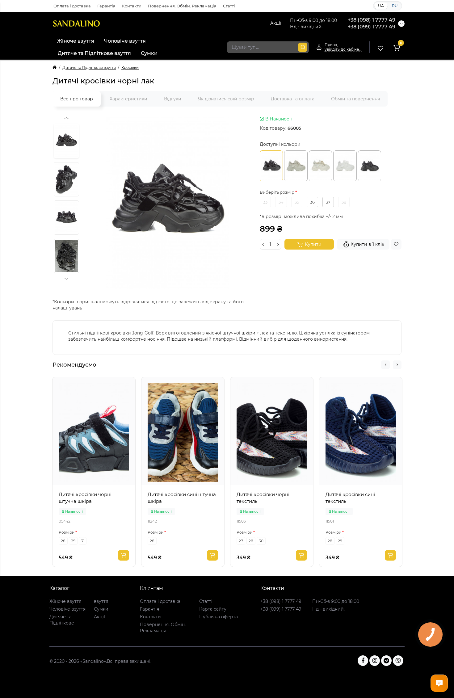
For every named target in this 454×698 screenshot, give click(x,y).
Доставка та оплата (292, 99)
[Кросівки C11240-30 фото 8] (66, 256)
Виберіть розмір (277, 192)
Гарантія (106, 5)
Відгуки (172, 99)
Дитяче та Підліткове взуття (94, 53)
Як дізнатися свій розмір (226, 99)
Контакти (131, 5)
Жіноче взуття (75, 41)
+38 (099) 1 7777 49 (371, 27)
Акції (275, 23)
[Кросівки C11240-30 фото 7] (66, 217)
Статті (229, 5)
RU (395, 5)
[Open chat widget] (439, 683)
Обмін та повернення (355, 99)
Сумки (149, 53)
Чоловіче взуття (125, 41)
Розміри (66, 532)
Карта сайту (212, 609)
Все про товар (76, 99)
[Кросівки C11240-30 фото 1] (167, 202)
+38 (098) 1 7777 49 (371, 20)
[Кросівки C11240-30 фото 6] (66, 179)
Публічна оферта (218, 617)
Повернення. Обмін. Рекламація (182, 5)
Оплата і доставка (72, 5)
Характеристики (128, 99)
